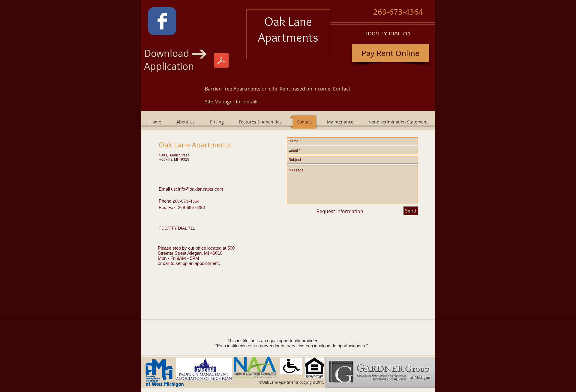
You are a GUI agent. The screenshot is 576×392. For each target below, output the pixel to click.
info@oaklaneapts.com (200, 189)
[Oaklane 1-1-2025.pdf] (221, 61)
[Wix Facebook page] (162, 21)
